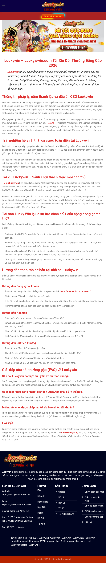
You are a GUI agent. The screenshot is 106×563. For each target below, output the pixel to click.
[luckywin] (53, 6)
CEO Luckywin (17, 527)
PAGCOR (51, 123)
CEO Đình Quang (69, 432)
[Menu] (3, 6)
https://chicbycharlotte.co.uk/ (16, 494)
